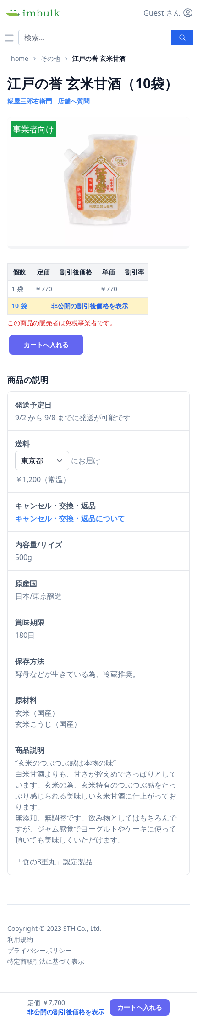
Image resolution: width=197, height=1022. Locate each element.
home (19, 58)
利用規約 (20, 939)
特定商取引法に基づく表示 (45, 961)
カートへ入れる (46, 344)
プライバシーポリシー (39, 950)
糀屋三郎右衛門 (29, 101)
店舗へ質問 (74, 101)
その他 (50, 58)
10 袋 (19, 305)
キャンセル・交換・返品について (70, 518)
